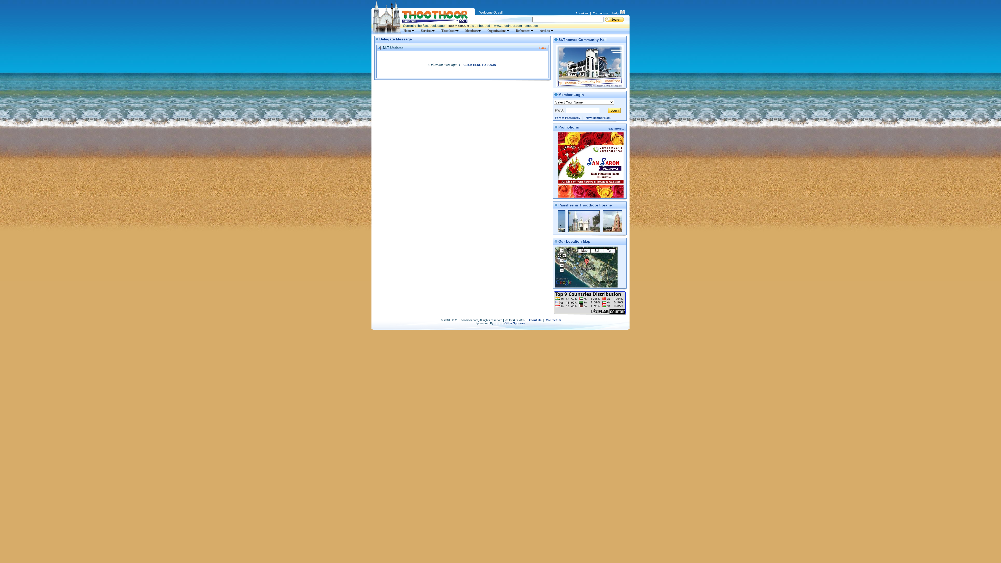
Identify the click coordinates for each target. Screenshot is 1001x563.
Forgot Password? (568, 117)
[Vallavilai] (591, 231)
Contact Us (553, 320)
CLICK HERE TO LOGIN (479, 64)
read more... (616, 128)
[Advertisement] (462, 89)
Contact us (600, 13)
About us (582, 13)
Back (542, 48)
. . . (498, 323)
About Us (534, 320)
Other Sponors (514, 323)
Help (615, 13)
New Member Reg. (598, 117)
